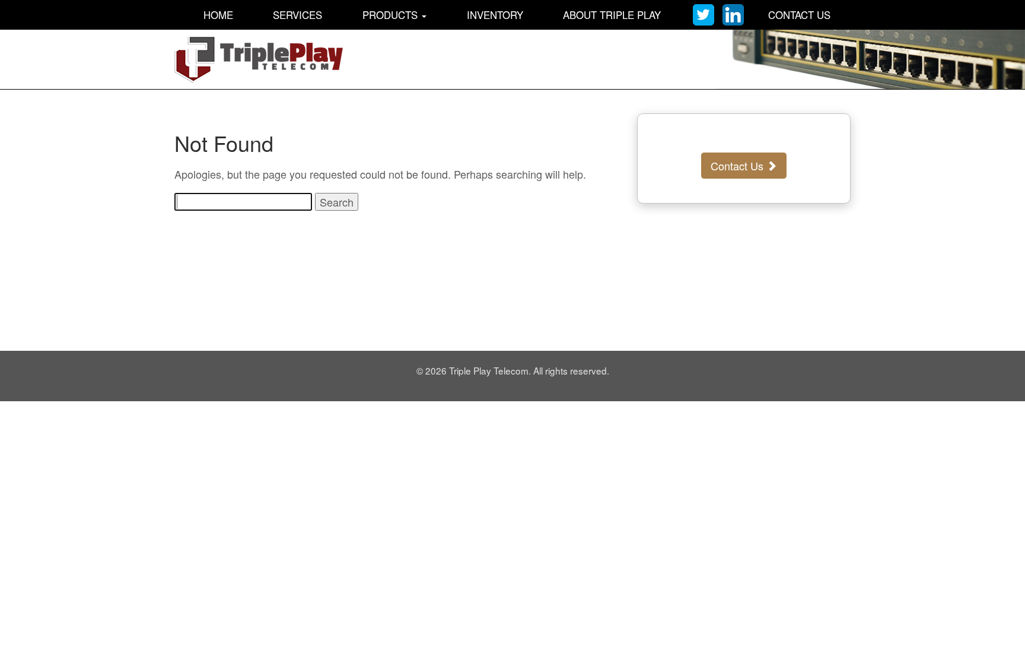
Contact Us (799, 15)
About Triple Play (612, 15)
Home (218, 15)
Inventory (495, 15)
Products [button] (391, 15)
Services (297, 15)
